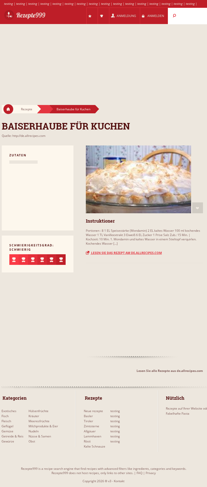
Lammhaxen (92, 436)
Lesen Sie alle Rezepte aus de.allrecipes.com (170, 371)
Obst (32, 441)
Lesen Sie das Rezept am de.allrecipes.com (126, 253)
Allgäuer (90, 431)
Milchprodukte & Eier (43, 426)
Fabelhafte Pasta (177, 413)
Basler (88, 416)
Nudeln (34, 431)
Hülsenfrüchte (38, 411)
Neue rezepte (93, 411)
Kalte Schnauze (94, 446)
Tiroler (88, 421)
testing (8, 4)
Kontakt (119, 481)
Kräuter (34, 416)
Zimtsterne (91, 426)
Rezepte (26, 109)
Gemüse (7, 431)
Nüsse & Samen (40, 436)
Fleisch (6, 421)
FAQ (139, 473)
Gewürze (8, 441)
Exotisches (9, 411)
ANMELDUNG (126, 16)
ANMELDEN (155, 16)
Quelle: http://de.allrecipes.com (23, 136)
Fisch (5, 416)
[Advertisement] (103, 59)
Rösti (87, 441)
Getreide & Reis (12, 436)
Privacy (151, 473)
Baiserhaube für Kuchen (73, 109)
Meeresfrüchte (39, 421)
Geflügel (7, 426)
